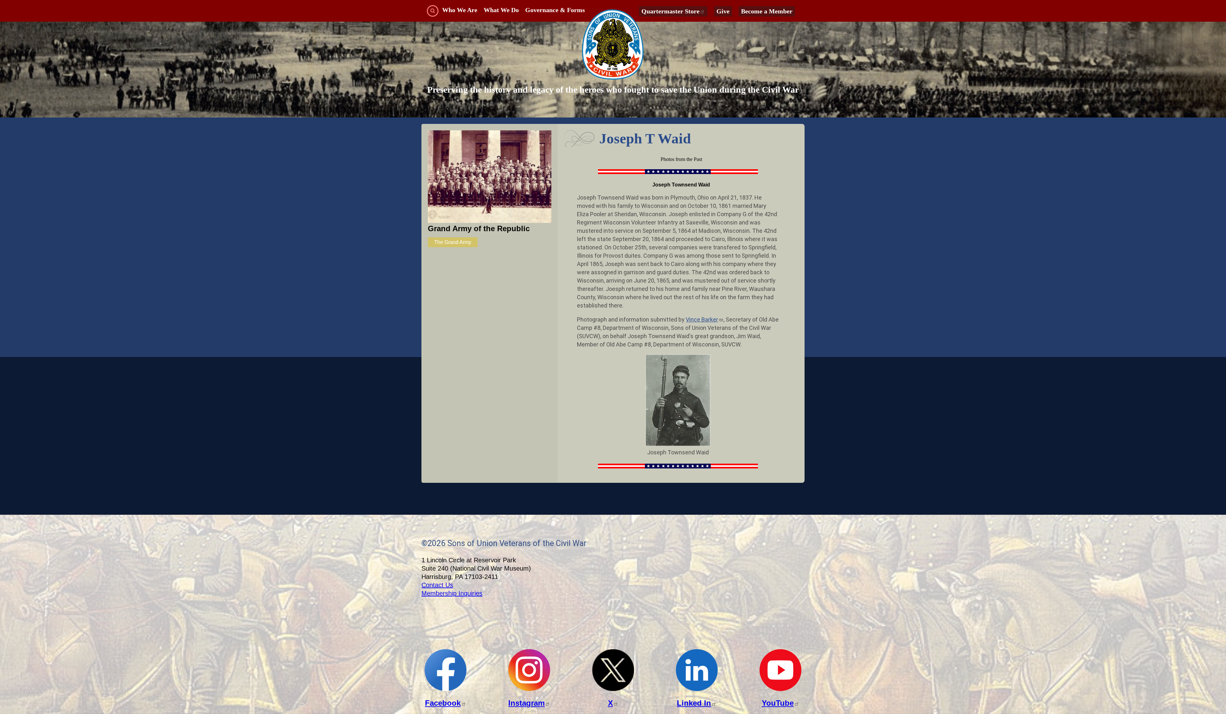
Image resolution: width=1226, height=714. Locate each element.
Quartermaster (670, 11)
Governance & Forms (555, 9)
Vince (702, 319)
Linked (694, 703)
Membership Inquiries (451, 593)
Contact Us (437, 585)
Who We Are (459, 9)
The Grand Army (452, 242)
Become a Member (766, 11)
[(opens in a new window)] (445, 689)
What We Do (501, 9)
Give (723, 11)
